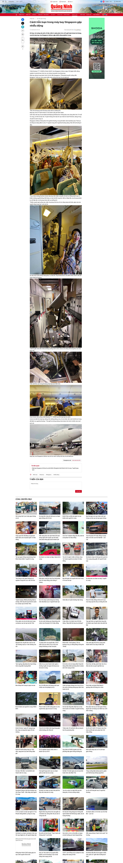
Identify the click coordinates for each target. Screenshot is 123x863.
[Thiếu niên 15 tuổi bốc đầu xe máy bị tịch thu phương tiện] (73, 720)
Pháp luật (74, 14)
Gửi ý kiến (78, 491)
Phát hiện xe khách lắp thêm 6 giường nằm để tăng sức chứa (94, 686)
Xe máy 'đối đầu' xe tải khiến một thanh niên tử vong (25, 772)
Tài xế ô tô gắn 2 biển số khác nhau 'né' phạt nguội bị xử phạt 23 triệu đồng (72, 559)
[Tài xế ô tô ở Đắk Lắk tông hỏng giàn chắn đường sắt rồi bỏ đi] (49, 720)
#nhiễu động (56, 474)
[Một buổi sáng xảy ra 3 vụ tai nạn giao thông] (96, 741)
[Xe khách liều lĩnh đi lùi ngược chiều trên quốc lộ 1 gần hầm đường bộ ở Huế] (96, 844)
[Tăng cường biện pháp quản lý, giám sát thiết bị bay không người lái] (96, 762)
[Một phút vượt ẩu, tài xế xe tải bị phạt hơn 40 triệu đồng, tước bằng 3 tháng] (49, 570)
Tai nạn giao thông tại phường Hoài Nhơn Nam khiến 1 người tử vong (26, 558)
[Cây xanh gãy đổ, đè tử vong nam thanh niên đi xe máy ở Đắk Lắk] (96, 634)
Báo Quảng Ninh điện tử (61, 8)
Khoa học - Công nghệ (63, 14)
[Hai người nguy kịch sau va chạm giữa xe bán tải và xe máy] (49, 762)
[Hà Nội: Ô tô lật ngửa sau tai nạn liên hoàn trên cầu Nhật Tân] (73, 762)
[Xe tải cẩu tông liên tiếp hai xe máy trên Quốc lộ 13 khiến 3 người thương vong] (73, 698)
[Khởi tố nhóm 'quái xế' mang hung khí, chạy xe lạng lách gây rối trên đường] (26, 720)
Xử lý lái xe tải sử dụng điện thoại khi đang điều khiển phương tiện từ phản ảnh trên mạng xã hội (73, 666)
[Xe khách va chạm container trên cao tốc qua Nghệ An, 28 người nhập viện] (26, 825)
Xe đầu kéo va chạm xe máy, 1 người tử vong (96, 579)
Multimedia (96, 14)
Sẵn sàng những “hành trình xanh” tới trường (96, 834)
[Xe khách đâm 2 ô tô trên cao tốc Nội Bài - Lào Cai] (96, 803)
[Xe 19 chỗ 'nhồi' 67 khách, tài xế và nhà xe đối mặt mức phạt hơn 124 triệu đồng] (96, 720)
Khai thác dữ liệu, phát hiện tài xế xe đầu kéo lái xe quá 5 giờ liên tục (96, 665)
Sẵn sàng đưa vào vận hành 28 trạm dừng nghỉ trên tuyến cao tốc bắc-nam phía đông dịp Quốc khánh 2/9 (49, 537)
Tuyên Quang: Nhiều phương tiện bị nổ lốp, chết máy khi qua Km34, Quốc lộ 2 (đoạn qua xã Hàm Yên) (26, 601)
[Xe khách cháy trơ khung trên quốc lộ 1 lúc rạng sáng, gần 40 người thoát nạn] (96, 549)
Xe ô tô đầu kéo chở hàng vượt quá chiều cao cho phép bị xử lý (49, 686)
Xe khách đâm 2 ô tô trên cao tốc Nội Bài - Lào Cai (96, 812)
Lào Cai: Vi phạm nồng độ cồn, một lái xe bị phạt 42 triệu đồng (73, 536)
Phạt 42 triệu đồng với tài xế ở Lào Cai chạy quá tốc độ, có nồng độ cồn (96, 600)
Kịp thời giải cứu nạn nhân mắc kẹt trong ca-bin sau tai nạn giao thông (96, 517)
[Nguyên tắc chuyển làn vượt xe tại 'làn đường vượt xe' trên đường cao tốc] (26, 634)
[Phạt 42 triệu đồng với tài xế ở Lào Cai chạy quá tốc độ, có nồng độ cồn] (96, 591)
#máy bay (42, 474)
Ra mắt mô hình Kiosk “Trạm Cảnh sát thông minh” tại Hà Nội (49, 834)
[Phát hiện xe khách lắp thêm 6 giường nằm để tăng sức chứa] (96, 677)
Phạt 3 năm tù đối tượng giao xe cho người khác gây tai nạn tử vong (49, 707)
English (107, 1)
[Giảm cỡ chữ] (22, 42)
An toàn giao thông (41, 18)
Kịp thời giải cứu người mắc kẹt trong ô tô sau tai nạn (73, 579)
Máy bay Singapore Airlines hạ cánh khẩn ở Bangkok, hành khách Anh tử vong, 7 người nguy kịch (55, 469)
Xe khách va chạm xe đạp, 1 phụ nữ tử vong (49, 558)
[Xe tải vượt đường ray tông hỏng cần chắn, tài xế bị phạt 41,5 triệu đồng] (49, 613)
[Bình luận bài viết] (22, 46)
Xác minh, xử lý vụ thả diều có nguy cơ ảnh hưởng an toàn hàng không (72, 834)
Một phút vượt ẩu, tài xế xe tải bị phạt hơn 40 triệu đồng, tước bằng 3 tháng (49, 580)
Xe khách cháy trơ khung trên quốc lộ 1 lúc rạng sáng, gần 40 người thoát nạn (96, 559)
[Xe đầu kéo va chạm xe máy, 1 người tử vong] (96, 570)
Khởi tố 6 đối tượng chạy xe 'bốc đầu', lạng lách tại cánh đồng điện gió (25, 751)
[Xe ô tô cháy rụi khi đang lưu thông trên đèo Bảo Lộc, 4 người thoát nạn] (49, 591)
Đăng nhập (118, 1)
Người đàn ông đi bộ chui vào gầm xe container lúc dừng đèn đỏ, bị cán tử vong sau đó (49, 813)
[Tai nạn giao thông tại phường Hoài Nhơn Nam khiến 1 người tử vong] (26, 549)
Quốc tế (88, 14)
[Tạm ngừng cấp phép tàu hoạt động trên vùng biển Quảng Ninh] (26, 656)
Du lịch (53, 14)
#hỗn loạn (35, 474)
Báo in (71, 1)
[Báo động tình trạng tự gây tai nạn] (26, 677)
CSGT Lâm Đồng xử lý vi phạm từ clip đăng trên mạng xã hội (73, 853)
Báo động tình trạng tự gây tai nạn (25, 685)
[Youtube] (103, 1)
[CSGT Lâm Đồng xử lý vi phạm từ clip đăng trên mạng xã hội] (73, 844)
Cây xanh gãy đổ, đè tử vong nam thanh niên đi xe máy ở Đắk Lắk (95, 643)
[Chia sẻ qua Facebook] (22, 19)
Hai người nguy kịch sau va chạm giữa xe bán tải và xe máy (48, 772)
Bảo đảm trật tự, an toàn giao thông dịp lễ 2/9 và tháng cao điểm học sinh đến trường (96, 708)
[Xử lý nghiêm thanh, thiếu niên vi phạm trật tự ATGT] (49, 741)
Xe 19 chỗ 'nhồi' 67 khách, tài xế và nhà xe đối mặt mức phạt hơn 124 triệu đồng (96, 730)
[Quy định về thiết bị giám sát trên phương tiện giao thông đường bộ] (73, 741)
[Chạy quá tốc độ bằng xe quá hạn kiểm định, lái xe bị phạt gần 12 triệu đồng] (26, 527)
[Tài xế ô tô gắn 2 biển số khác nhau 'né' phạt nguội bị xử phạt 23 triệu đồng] (73, 549)
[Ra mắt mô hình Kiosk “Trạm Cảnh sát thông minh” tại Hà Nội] (49, 825)
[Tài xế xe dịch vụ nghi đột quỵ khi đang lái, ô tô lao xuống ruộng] (73, 782)
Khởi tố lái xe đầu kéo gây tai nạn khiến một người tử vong (72, 517)
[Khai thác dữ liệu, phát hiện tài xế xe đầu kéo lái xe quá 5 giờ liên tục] (96, 656)
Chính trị (21, 14)
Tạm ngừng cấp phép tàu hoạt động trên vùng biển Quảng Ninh (26, 665)
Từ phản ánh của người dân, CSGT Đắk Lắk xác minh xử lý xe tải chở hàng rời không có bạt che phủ (49, 644)
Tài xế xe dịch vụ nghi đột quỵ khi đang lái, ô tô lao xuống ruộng (72, 791)
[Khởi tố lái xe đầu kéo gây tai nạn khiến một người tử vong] (73, 508)
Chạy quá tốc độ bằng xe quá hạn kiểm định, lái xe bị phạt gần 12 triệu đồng (26, 537)
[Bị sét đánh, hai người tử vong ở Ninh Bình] (26, 698)
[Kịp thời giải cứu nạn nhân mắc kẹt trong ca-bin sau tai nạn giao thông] (96, 508)
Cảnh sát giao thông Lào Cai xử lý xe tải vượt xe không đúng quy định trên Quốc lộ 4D (73, 687)
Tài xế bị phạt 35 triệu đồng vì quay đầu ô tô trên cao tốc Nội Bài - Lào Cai (96, 537)
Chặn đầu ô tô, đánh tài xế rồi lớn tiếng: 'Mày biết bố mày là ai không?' (73, 622)
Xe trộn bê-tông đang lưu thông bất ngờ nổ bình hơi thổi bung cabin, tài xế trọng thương (73, 813)
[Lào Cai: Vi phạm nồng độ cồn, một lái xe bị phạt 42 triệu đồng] (73, 527)
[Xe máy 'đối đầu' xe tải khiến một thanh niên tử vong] (26, 762)
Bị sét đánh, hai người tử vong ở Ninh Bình (26, 707)
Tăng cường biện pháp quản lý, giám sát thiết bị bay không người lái (96, 772)
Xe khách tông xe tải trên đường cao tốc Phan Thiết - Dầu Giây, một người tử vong (26, 792)
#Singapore (48, 474)
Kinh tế (28, 14)
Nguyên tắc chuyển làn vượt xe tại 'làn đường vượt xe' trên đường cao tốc (26, 644)
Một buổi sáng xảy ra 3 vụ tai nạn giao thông (95, 750)
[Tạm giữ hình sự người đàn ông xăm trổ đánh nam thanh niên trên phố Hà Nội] (96, 613)
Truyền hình (54, 1)
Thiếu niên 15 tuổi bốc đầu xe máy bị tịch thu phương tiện (73, 729)
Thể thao (82, 14)
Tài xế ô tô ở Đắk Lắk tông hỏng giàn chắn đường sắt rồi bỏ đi (49, 729)
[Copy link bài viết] (22, 30)
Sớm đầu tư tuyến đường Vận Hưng (73, 600)
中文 (111, 1)
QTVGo (104, 14)
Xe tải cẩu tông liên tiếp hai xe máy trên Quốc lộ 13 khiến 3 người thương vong (73, 708)
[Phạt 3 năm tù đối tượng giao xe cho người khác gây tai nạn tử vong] (49, 698)
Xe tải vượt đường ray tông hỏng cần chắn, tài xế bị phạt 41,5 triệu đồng (49, 622)
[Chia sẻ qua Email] (22, 27)
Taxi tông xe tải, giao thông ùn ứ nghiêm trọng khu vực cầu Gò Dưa (25, 579)
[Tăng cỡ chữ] (22, 38)
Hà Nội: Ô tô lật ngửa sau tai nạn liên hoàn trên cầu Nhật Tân (73, 772)
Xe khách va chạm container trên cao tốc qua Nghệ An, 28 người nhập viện (26, 834)
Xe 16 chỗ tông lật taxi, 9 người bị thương (95, 791)
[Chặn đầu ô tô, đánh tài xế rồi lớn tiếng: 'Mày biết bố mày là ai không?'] (73, 613)
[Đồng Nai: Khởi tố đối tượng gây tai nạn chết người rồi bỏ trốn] (26, 844)
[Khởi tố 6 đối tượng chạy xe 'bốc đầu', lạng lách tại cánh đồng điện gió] (26, 741)
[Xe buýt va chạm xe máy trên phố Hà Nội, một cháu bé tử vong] (49, 782)
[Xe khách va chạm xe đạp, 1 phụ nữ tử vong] (49, 549)
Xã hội (34, 14)
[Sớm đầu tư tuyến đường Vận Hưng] (73, 591)
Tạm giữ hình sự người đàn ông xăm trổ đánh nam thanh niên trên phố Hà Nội (96, 623)
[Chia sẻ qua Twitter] (22, 23)
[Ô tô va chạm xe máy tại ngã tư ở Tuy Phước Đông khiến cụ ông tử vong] (26, 803)
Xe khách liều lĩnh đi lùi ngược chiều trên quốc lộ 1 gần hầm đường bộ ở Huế (96, 854)
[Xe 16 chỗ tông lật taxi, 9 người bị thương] (96, 782)
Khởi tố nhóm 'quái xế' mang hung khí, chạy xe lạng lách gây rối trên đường (25, 730)
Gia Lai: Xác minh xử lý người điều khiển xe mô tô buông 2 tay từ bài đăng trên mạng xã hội (48, 854)
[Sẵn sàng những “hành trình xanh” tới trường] (96, 825)
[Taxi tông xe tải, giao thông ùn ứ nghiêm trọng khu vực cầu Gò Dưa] (26, 570)
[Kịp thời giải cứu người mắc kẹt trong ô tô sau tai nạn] (73, 570)
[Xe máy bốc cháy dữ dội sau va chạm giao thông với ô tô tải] (49, 508)
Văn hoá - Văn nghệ (43, 14)
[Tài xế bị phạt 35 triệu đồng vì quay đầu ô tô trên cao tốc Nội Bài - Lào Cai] (96, 527)
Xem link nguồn (76, 460)
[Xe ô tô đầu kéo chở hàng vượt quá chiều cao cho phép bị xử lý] (49, 677)
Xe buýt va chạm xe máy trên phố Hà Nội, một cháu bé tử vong (49, 791)
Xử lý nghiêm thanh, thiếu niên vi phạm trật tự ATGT (48, 750)
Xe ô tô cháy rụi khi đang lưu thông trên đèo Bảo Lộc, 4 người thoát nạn (49, 600)
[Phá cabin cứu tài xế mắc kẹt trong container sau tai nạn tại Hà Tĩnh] (26, 613)
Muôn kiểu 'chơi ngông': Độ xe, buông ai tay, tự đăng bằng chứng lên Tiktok (73, 644)
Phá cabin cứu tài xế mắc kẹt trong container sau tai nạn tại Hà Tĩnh (25, 622)
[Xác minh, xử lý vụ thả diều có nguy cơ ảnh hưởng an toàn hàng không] (73, 825)
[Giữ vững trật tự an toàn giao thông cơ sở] (26, 508)
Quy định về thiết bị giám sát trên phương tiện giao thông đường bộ (72, 750)
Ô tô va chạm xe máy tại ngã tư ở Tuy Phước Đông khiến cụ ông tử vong (26, 812)
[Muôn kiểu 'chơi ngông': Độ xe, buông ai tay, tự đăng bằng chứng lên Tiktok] (73, 634)
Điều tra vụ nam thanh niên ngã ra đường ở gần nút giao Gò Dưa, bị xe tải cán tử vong (49, 666)
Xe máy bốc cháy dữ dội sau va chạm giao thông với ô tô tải (49, 517)
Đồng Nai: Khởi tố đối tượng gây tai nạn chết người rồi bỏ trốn (26, 853)
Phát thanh (63, 1)
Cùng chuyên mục (24, 499)
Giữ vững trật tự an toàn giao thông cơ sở (26, 517)
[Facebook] (101, 1)
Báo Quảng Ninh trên (69, 29)
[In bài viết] (22, 34)
